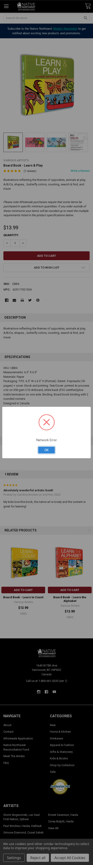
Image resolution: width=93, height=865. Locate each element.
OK (46, 450)
